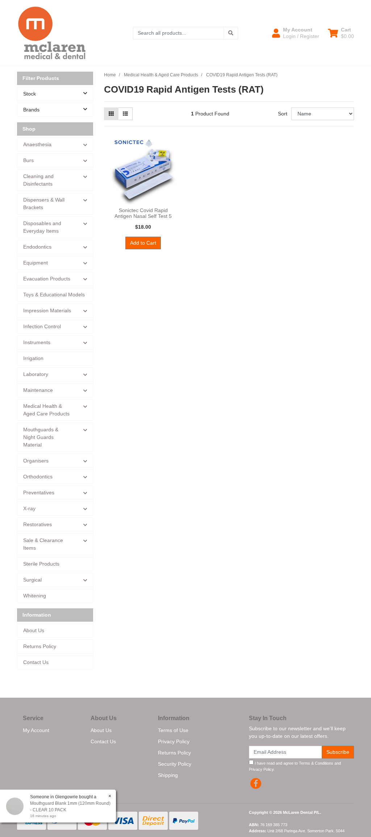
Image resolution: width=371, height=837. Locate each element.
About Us (33, 630)
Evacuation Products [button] (46, 279)
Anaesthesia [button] (37, 144)
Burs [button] (28, 160)
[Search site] (231, 33)
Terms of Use (173, 730)
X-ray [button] (29, 508)
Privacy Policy (173, 741)
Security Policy (174, 764)
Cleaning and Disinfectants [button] (38, 180)
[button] (295, 32)
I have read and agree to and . (295, 766)
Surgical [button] (32, 580)
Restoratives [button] (37, 524)
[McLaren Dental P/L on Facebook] (255, 783)
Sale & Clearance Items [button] (43, 544)
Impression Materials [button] (47, 310)
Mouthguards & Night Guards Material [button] (40, 437)
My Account (36, 730)
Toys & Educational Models (54, 294)
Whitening (34, 596)
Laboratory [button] (35, 374)
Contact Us (36, 662)
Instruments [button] (36, 342)
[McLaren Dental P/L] (52, 32)
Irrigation (33, 358)
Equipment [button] (35, 263)
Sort (282, 114)
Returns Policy (39, 646)
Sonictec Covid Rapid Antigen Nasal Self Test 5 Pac (143, 216)
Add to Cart (143, 243)
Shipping (168, 775)
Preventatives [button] (38, 492)
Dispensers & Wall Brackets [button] (43, 203)
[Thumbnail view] (111, 113)
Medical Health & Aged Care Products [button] (46, 410)
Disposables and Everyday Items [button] (42, 227)
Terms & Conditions (316, 763)
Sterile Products (41, 564)
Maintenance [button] (38, 390)
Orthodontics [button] (38, 476)
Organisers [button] (36, 461)
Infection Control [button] (42, 326)
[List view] (125, 113)
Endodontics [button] (37, 247)
